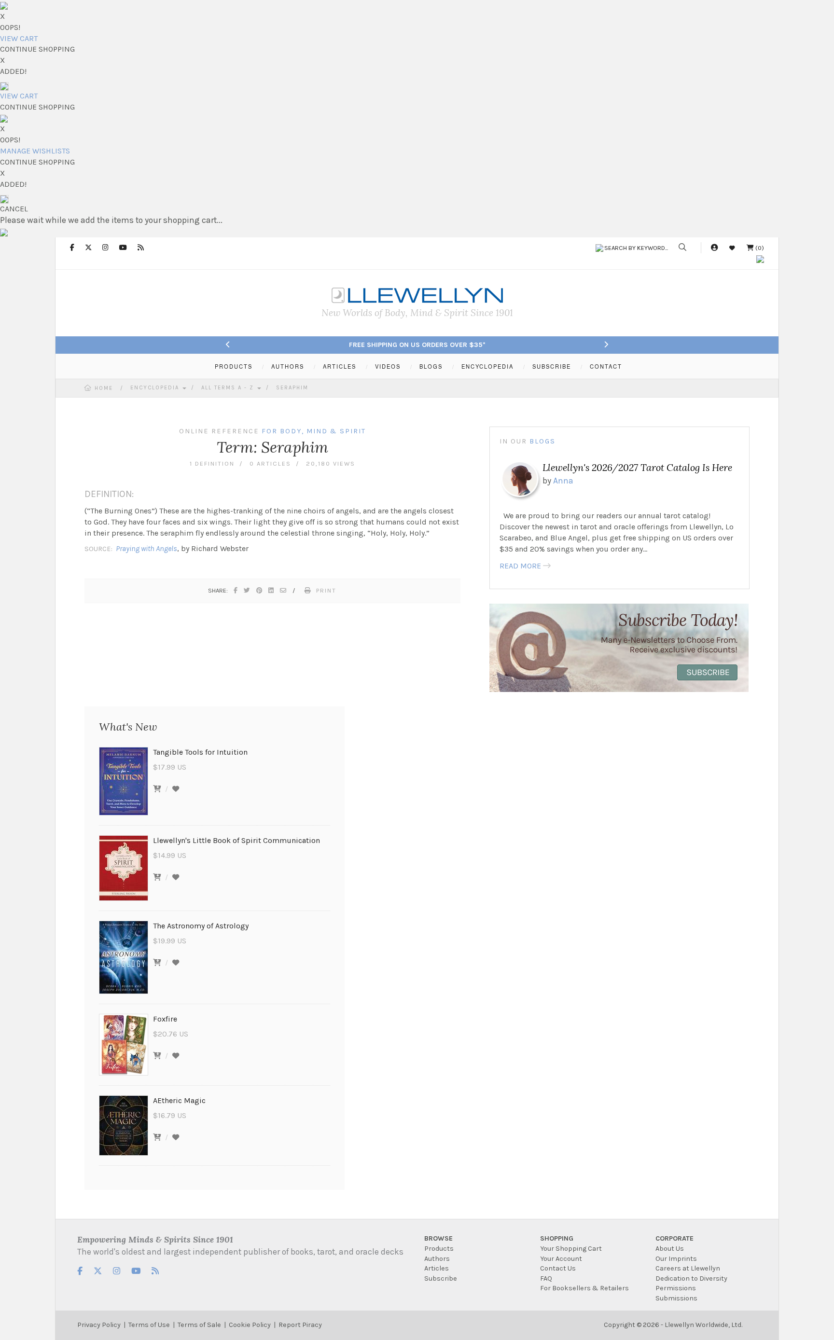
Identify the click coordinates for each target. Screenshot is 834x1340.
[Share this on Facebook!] (236, 590)
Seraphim (292, 388)
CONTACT (606, 366)
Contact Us (558, 1268)
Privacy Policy (99, 1325)
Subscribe (440, 1278)
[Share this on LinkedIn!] (271, 590)
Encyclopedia (155, 388)
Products (439, 1248)
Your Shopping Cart (571, 1248)
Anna (563, 480)
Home (103, 388)
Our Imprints (676, 1259)
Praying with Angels (146, 548)
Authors (437, 1259)
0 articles (270, 463)
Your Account (561, 1259)
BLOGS (431, 366)
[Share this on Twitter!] (247, 590)
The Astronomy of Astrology (201, 925)
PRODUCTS (233, 366)
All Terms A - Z (228, 388)
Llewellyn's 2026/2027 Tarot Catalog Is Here (637, 467)
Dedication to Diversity (691, 1278)
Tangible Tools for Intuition (200, 752)
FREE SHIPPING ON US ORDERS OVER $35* (417, 345)
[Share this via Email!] (283, 590)
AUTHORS (287, 366)
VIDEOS (388, 366)
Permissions (675, 1288)
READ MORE (520, 565)
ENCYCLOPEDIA (487, 366)
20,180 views (330, 463)
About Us (669, 1248)
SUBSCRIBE (551, 366)
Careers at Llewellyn (687, 1268)
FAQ (546, 1278)
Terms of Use (149, 1325)
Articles (436, 1268)
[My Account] (714, 248)
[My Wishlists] (732, 248)
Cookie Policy (250, 1325)
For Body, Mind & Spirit (314, 431)
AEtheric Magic (179, 1100)
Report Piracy (300, 1325)
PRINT (326, 590)
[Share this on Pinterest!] (259, 590)
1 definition (212, 463)
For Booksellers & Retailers (584, 1288)
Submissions (676, 1298)
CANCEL (14, 208)
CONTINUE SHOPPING (37, 49)
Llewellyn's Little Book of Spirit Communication (236, 840)
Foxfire (165, 1018)
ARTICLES (339, 366)
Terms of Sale (199, 1325)
